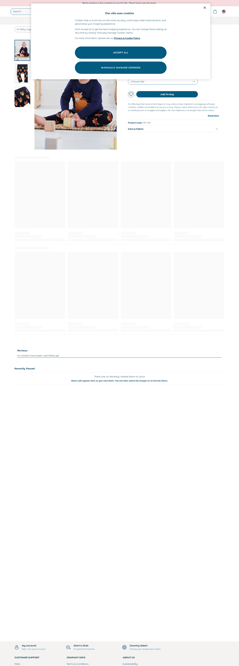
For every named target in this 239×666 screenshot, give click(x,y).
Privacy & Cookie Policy (127, 38)
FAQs (17, 663)
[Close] (205, 8)
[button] (173, 129)
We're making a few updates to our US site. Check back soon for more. (119, 3)
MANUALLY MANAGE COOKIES (120, 67)
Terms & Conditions (78, 663)
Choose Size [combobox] (137, 81)
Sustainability (130, 663)
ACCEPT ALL (120, 52)
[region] (120, 41)
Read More (213, 115)
